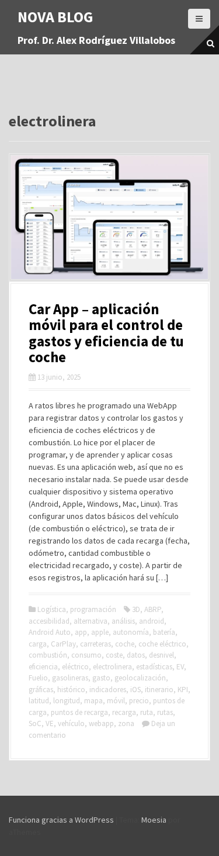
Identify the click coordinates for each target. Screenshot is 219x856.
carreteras (95, 644)
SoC (35, 723)
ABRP (152, 609)
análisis (123, 621)
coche (124, 644)
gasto (101, 678)
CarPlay (63, 644)
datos (136, 655)
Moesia (153, 819)
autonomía (131, 632)
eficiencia (43, 667)
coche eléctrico (162, 644)
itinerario (159, 690)
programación (93, 609)
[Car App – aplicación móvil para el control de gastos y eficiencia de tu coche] (109, 216)
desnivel (161, 655)
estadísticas (154, 667)
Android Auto (50, 632)
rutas (165, 712)
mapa (93, 701)
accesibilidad (49, 621)
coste (114, 655)
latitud (39, 701)
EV (180, 667)
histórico (71, 690)
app (81, 632)
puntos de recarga (79, 712)
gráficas (41, 690)
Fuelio (38, 678)
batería (164, 632)
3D (136, 609)
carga (38, 644)
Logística (51, 609)
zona (126, 723)
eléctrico (75, 667)
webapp (101, 723)
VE (50, 723)
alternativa (90, 621)
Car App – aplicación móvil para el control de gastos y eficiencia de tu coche (106, 333)
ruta (146, 712)
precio (139, 701)
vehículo (71, 723)
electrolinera (112, 667)
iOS (135, 690)
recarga (124, 712)
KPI (183, 690)
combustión (48, 655)
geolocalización (140, 678)
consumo (86, 655)
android (151, 621)
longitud (66, 701)
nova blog (55, 16)
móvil (116, 701)
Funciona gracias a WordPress (61, 819)
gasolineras (70, 678)
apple (100, 632)
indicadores (107, 690)
